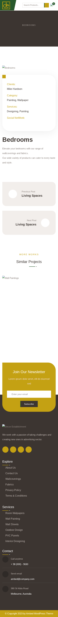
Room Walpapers (14, 513)
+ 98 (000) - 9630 (19, 564)
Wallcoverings (13, 479)
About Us (10, 467)
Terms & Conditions (16, 495)
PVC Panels (12, 535)
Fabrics (9, 484)
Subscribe (29, 404)
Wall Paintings (39, 319)
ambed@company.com (22, 579)
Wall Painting (12, 518)
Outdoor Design (14, 530)
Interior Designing (15, 541)
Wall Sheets (12, 524)
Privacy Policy (13, 490)
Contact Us (11, 473)
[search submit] (46, 5)
